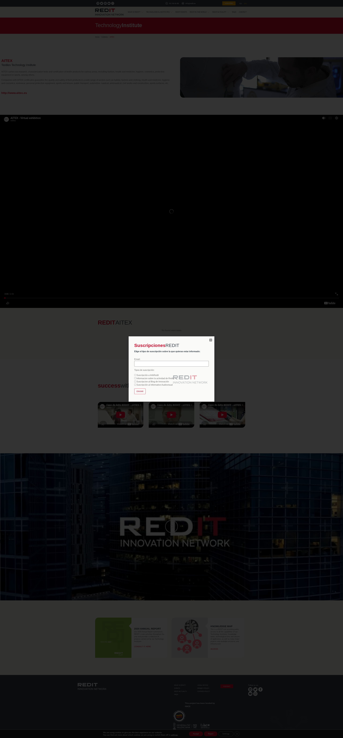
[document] (171, 369)
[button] (211, 340)
